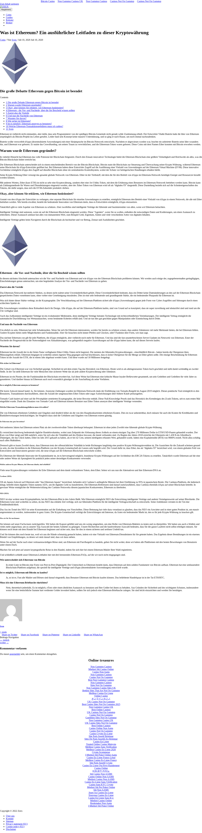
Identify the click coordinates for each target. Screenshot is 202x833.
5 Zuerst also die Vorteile (17, 113)
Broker (9, 22)
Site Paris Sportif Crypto (101, 763)
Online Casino (101, 696)
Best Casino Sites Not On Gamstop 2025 (101, 704)
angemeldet (14, 654)
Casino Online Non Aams (101, 728)
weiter (4, 642)
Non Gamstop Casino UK (101, 707)
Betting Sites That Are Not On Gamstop (101, 690)
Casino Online (101, 768)
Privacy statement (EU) (17, 824)
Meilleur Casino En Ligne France (101, 760)
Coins (8, 14)
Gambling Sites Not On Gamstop (101, 717)
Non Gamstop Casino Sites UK (101, 688)
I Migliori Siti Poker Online (101, 806)
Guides (9, 17)
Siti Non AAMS (101, 790)
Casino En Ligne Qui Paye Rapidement (101, 765)
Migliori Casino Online (101, 800)
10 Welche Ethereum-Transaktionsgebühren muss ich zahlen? (34, 126)
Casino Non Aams (101, 672)
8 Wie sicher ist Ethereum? (18, 121)
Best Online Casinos (101, 709)
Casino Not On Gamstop (101, 677)
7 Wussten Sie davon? (16, 118)
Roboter (9, 20)
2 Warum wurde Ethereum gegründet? (24, 105)
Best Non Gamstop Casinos (101, 680)
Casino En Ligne (101, 741)
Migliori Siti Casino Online (101, 669)
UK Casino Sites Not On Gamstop (101, 723)
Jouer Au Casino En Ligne (101, 792)
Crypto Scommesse (101, 752)
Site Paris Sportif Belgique (101, 736)
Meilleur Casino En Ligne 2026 (101, 749)
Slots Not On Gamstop (101, 685)
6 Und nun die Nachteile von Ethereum (24, 115)
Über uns (10, 816)
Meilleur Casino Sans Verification (101, 747)
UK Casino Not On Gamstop (101, 701)
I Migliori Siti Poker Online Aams (101, 755)
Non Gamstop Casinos (101, 666)
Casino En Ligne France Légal (101, 757)
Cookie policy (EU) (15, 826)
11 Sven (9, 129)
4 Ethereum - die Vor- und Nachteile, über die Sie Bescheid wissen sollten (40, 110)
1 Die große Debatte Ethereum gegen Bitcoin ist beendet (32, 102)
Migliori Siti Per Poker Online (101, 787)
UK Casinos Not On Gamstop (101, 712)
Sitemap (9, 821)
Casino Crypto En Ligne (101, 733)
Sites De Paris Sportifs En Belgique (101, 739)
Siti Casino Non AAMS (101, 774)
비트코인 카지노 (101, 771)
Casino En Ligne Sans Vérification (101, 782)
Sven (2, 626)
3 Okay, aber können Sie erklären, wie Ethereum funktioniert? (35, 107)
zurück (4, 640)
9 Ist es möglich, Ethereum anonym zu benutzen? (29, 123)
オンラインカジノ (101, 698)
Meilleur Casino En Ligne (101, 693)
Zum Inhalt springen (9, 4)
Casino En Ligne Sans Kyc (101, 798)
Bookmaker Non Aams (101, 803)
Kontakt (9, 818)
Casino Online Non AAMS (101, 776)
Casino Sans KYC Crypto (101, 784)
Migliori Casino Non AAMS (101, 779)
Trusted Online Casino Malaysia (101, 744)
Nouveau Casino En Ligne (101, 795)
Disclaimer (11, 829)
